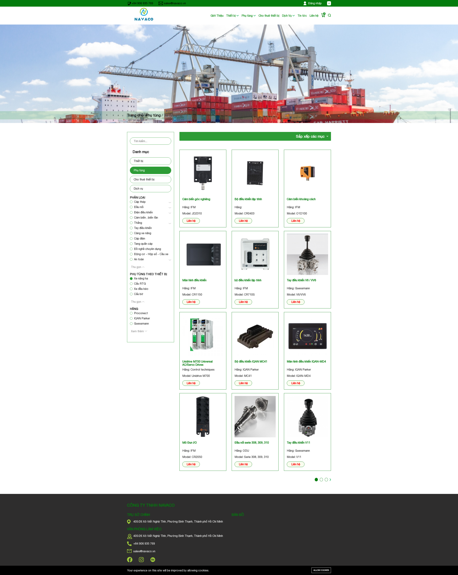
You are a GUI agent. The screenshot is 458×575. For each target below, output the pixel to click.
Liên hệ (314, 15)
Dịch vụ (138, 188)
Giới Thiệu (217, 15)
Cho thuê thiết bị (269, 15)
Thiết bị (231, 15)
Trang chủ (135, 115)
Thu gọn (136, 267)
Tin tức (302, 15)
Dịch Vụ (287, 15)
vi (329, 3)
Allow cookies (321, 570)
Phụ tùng (247, 15)
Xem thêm (138, 331)
